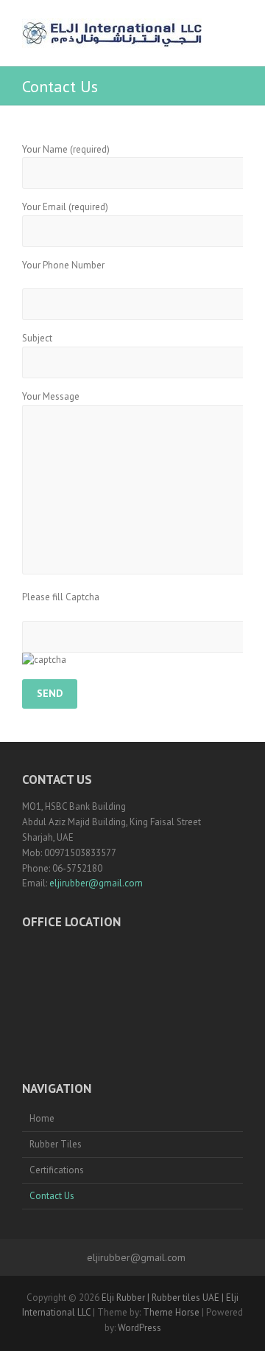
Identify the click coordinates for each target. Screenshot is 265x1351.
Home (41, 1118)
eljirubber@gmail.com (96, 883)
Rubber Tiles (55, 1144)
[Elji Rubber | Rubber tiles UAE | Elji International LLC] (112, 33)
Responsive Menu (234, 33)
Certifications (56, 1170)
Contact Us (51, 1195)
